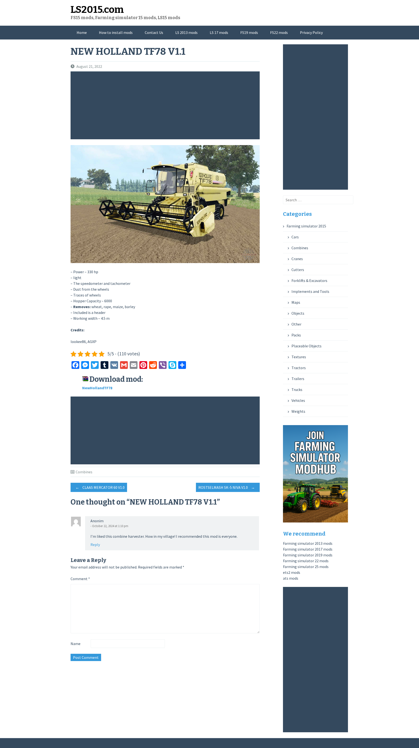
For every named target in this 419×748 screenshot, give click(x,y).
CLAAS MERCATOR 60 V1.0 (100, 487)
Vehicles (298, 400)
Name (76, 643)
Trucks (296, 389)
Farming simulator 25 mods (306, 566)
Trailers (297, 378)
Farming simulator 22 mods (306, 560)
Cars (295, 236)
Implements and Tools (310, 291)
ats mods (290, 578)
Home (82, 32)
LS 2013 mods (186, 32)
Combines (84, 471)
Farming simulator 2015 (306, 226)
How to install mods (116, 32)
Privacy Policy (311, 32)
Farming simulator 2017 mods (307, 549)
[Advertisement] (166, 105)
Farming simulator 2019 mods (307, 555)
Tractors (298, 367)
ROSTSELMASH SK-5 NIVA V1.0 (226, 487)
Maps (295, 302)
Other (296, 324)
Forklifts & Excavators (309, 280)
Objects (297, 313)
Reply (95, 544)
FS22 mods (279, 32)
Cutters (297, 269)
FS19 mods (249, 32)
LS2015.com (97, 10)
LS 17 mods (219, 32)
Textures (298, 356)
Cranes (297, 258)
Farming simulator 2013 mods (307, 543)
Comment (80, 578)
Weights (298, 411)
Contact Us (154, 32)
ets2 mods (291, 572)
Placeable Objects (306, 345)
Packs (296, 335)
